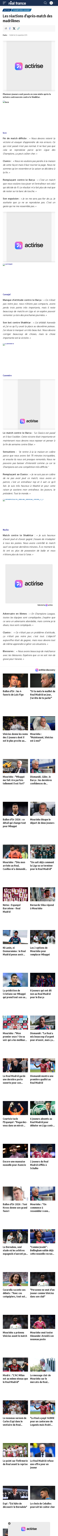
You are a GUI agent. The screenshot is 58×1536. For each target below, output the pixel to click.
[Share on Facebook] (10, 28)
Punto (5, 35)
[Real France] (19, 3)
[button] (5, 3)
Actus (7, 10)
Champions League (21, 10)
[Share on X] (14, 28)
